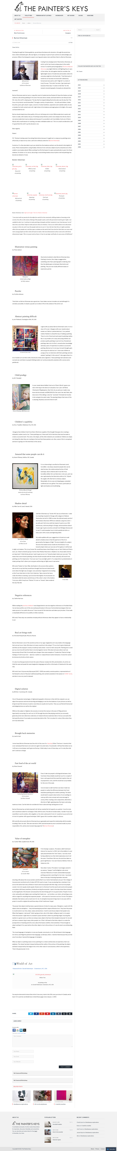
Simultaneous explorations (21, 1104)
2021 (79, 85)
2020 (79, 88)
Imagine (68, 33)
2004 (79, 135)
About (92, 1149)
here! (36, 1131)
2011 (79, 114)
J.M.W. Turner (68, 674)
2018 (79, 94)
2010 (79, 117)
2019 (79, 91)
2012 (79, 111)
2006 (79, 129)
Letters (70, 42)
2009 (79, 120)
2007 (79, 126)
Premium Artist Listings (43, 15)
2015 (79, 102)
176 (71, 1122)
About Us (17, 15)
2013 (79, 108)
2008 (79, 123)
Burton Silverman (54, 140)
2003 (79, 138)
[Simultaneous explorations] (21, 1096)
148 (71, 1129)
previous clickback (28, 605)
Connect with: (15, 1027)
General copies (57, 1139)
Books (81, 15)
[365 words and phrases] (42, 1096)
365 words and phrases (40, 1104)
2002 (79, 141)
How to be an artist (58, 1132)
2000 (79, 147)
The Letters (28, 15)
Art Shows (70, 15)
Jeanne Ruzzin (80, 1132)
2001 (79, 144)
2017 (79, 97)
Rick (78, 1136)
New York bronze (19, 33)
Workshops (59, 15)
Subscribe (90, 15)
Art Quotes (18, 19)
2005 (79, 132)
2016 (79, 99)
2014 (79, 105)
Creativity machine (60, 1104)
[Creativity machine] (63, 1096)
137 (71, 1137)
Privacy (97, 1149)
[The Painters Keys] (51, 6)
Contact (103, 1149)
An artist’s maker (57, 1124)
